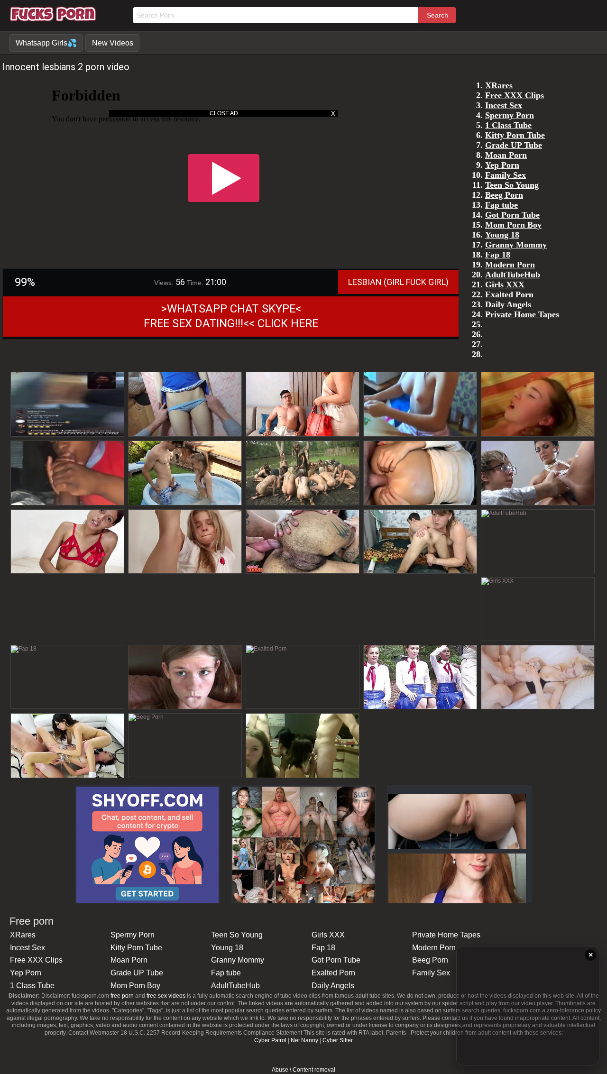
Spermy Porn (132, 935)
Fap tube (226, 973)
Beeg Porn (430, 960)
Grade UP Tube (136, 973)
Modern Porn (434, 948)
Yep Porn (25, 973)
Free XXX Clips (36, 960)
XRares (23, 935)
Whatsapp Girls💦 (46, 43)
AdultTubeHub (235, 986)
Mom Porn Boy (135, 986)
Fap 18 (323, 948)
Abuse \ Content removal (303, 1069)
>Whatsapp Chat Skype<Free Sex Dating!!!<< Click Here (231, 316)
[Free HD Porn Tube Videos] (53, 19)
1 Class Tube (32, 986)
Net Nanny (304, 1040)
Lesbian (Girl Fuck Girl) (398, 282)
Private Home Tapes (446, 935)
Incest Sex (27, 948)
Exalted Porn (333, 973)
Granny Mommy (237, 960)
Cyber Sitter (337, 1040)
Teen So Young (237, 935)
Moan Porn (128, 960)
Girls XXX (328, 935)
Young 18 (227, 948)
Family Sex (431, 973)
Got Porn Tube (336, 960)
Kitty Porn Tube (136, 948)
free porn (122, 995)
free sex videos (166, 995)
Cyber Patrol (270, 1040)
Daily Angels (333, 986)
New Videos (112, 43)
